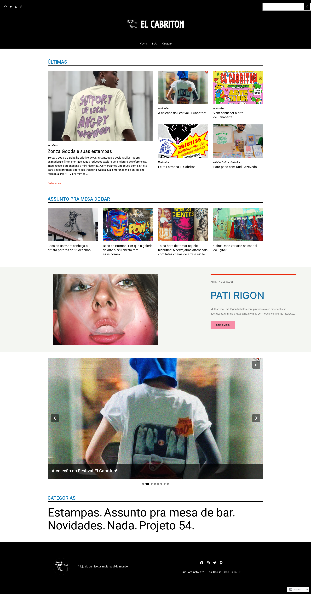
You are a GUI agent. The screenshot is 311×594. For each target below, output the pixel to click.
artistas (217, 162)
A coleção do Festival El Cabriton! (182, 113)
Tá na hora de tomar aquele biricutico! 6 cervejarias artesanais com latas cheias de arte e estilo (182, 250)
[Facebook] (5, 6)
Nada (120, 525)
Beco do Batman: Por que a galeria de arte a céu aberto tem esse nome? (128, 250)
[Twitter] (10, 6)
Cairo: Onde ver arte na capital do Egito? (235, 248)
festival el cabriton (231, 162)
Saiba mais (54, 183)
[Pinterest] (21, 6)
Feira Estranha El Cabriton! (177, 167)
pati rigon (237, 295)
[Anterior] (55, 418)
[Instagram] (16, 6)
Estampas (73, 512)
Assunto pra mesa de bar (168, 512)
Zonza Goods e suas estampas (80, 151)
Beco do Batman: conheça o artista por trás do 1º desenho (69, 248)
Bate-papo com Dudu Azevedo (235, 167)
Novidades (53, 145)
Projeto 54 (165, 525)
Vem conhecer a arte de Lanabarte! (228, 115)
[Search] (307, 6)
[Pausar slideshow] (256, 365)
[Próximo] (256, 418)
